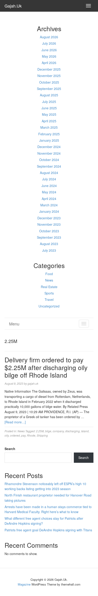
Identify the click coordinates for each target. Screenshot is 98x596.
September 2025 (49, 88)
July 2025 (49, 101)
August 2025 (49, 95)
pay (23, 435)
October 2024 (49, 159)
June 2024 (49, 185)
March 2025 (49, 127)
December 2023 (49, 218)
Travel (49, 299)
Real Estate (49, 286)
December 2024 (49, 146)
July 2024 (49, 179)
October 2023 (49, 231)
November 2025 (49, 75)
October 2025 (49, 82)
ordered (15, 435)
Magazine (24, 584)
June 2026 (49, 50)
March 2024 (49, 205)
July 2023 (49, 250)
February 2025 (49, 134)
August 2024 (49, 172)
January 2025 (49, 140)
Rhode (31, 435)
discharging (72, 431)
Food (49, 273)
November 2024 (49, 153)
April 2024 (49, 198)
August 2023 (49, 243)
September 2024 (49, 166)
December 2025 (49, 69)
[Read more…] (15, 422)
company (58, 431)
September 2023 (49, 237)
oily (7, 435)
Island (85, 431)
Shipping (42, 435)
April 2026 (49, 62)
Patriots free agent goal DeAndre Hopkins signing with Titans (48, 530)
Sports (49, 293)
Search (10, 448)
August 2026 (49, 37)
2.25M (40, 431)
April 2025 (49, 121)
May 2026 (49, 56)
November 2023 (49, 224)
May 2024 (49, 192)
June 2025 (49, 108)
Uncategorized (49, 306)
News (49, 280)
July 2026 (49, 43)
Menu (14, 324)
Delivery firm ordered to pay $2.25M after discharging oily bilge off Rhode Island (46, 367)
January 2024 (49, 211)
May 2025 (49, 114)
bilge (48, 431)
